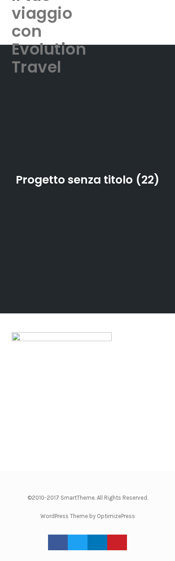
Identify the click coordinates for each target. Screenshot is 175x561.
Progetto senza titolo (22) (87, 180)
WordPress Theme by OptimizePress (87, 516)
